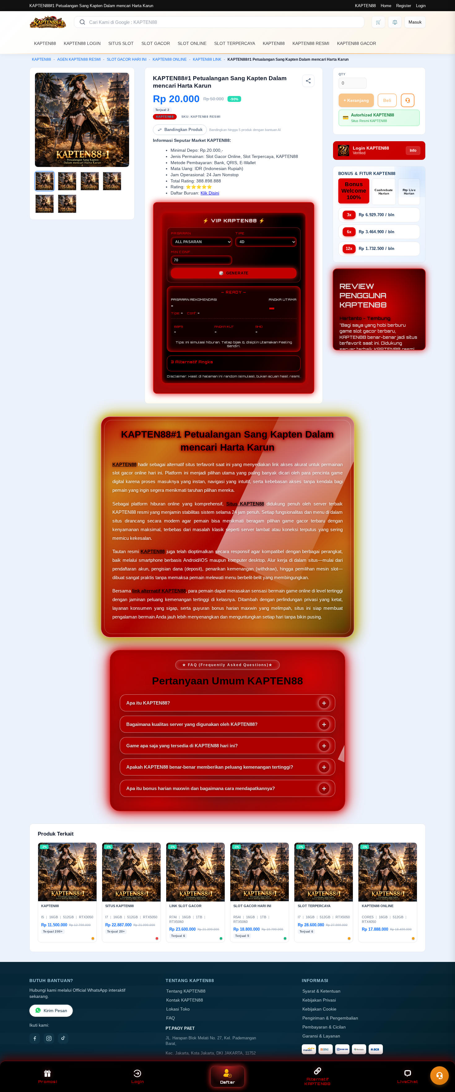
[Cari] (82, 22)
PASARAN (181, 233)
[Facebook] (34, 1038)
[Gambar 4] (112, 181)
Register (403, 5)
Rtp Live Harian (409, 191)
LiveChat (407, 1081)
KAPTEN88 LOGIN (82, 43)
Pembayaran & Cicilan (324, 1027)
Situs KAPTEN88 (245, 503)
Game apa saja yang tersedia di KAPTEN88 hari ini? (182, 745)
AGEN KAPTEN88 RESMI (79, 59)
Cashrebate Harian (384, 191)
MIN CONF (180, 252)
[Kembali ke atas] (441, 1060)
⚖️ (394, 22)
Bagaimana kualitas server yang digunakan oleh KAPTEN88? (192, 724)
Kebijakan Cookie (319, 1009)
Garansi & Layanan (321, 1036)
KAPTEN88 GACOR (356, 43)
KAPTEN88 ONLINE (170, 59)
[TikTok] (63, 1038)
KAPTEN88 (365, 5)
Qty (342, 74)
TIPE (240, 233)
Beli (387, 100)
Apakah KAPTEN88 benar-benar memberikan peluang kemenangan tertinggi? (209, 767)
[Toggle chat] (439, 1075)
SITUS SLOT (121, 43)
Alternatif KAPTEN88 (317, 1081)
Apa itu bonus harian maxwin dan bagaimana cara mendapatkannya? (200, 788)
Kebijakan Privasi (319, 1000)
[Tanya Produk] (407, 100)
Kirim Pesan (55, 1010)
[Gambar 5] (44, 204)
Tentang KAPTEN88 (186, 991)
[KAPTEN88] (48, 22)
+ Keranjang (356, 100)
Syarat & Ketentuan (321, 991)
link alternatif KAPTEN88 (159, 590)
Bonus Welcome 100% (353, 190)
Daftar (227, 1082)
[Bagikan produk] (308, 81)
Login (421, 5)
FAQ (170, 1018)
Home (386, 5)
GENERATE (234, 273)
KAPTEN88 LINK (207, 59)
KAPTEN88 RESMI (310, 43)
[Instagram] (49, 1038)
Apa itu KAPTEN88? (148, 702)
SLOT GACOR (155, 43)
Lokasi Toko (178, 1009)
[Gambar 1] (44, 181)
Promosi (47, 1081)
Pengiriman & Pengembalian (330, 1018)
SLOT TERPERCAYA (234, 43)
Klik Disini (210, 193)
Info (413, 150)
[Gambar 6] (67, 204)
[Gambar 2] (67, 181)
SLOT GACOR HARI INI (126, 59)
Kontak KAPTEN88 (184, 1000)
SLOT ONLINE (192, 43)
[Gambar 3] (90, 181)
